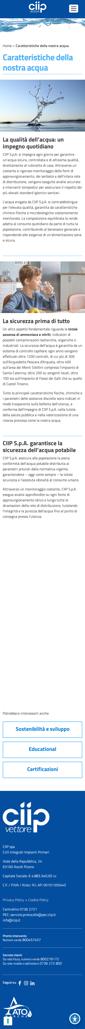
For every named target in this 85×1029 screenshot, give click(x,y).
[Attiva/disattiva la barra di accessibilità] (74, 1018)
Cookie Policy (38, 900)
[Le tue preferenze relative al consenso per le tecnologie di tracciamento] (8, 1021)
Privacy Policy (13, 900)
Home (7, 45)
